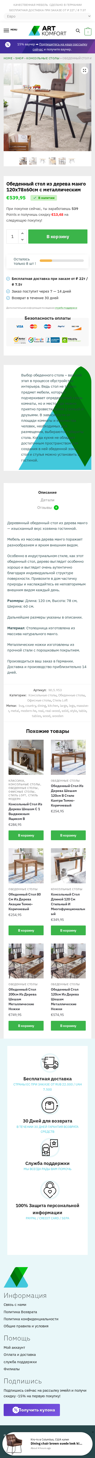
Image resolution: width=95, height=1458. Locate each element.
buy (21, 706)
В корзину (58, 236)
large (63, 706)
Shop (19, 58)
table (82, 711)
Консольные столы (42, 58)
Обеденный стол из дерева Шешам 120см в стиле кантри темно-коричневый (67, 796)
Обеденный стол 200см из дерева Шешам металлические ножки (23, 999)
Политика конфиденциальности (31, 1319)
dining (42, 706)
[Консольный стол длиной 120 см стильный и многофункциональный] (68, 865)
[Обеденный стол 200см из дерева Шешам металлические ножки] (26, 961)
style (73, 711)
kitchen (53, 706)
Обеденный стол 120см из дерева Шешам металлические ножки (65, 999)
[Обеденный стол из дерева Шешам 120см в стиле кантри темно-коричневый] (68, 757)
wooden (57, 716)
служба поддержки (66, 307)
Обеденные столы (71, 695)
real (41, 711)
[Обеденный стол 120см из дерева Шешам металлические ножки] (68, 961)
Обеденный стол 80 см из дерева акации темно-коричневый (25, 901)
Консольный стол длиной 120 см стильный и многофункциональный (68, 904)
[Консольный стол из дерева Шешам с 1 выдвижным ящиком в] (26, 757)
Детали (47, 499)
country (30, 706)
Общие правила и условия (26, 1326)
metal (15, 711)
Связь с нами (15, 1304)
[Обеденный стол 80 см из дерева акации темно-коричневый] (26, 865)
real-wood (52, 711)
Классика (16, 780)
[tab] (47, 492)
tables (36, 716)
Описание (47, 492)
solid (65, 711)
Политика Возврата (20, 1312)
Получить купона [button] (36, 1410)
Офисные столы (39, 700)
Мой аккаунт (14, 1347)
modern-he (28, 711)
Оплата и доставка (20, 1354)
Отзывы (47, 507)
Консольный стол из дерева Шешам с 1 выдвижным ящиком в (25, 811)
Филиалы (12, 1369)
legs (72, 706)
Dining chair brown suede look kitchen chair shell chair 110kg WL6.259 (57, 1443)
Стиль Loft (60, 700)
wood (46, 716)
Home (8, 58)
